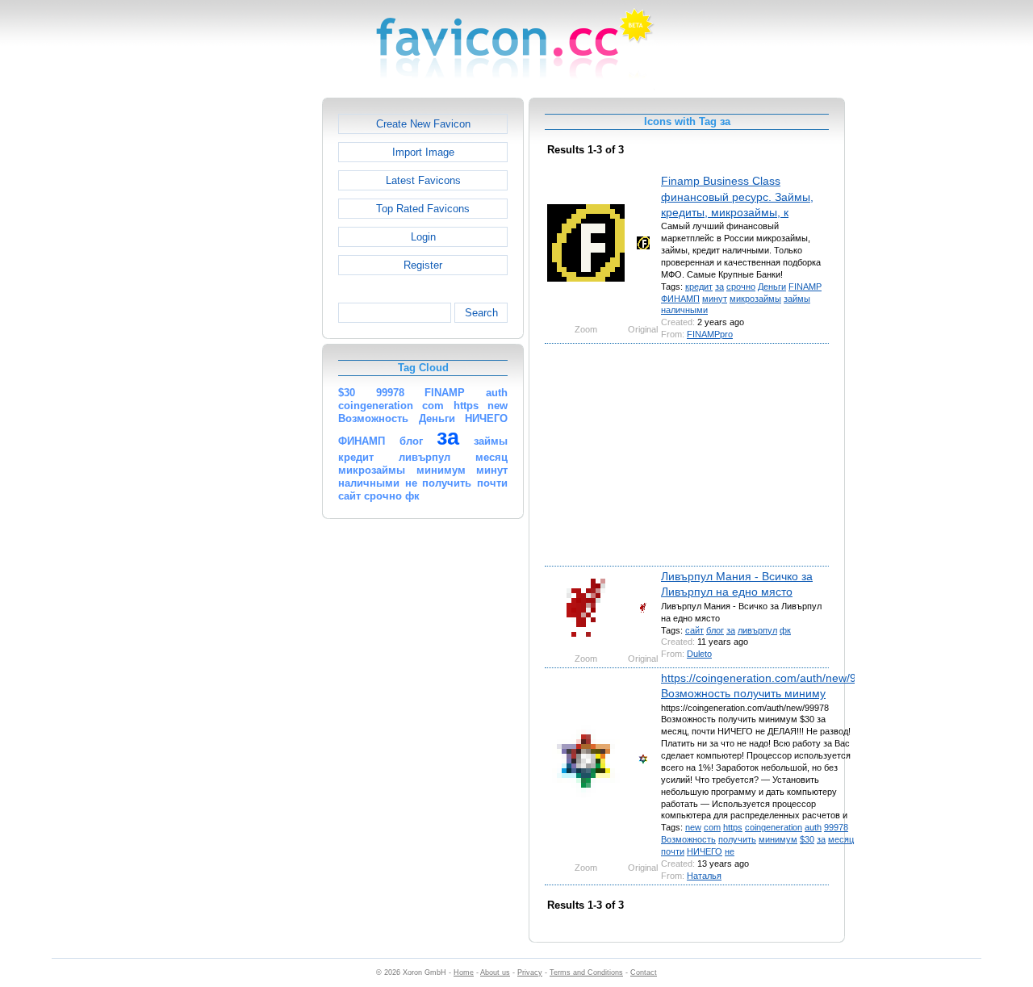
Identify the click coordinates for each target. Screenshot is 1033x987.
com (712, 827)
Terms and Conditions (586, 972)
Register (423, 265)
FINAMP (805, 286)
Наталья (704, 875)
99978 (836, 827)
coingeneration (773, 827)
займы (797, 298)
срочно (740, 286)
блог (715, 630)
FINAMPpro (710, 334)
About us (495, 972)
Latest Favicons (423, 180)
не (729, 851)
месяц (841, 839)
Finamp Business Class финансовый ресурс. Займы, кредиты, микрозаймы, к (737, 196)
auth (813, 827)
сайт (694, 630)
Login (423, 237)
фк (785, 630)
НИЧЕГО (704, 851)
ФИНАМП (680, 298)
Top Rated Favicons (423, 209)
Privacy (529, 972)
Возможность (688, 839)
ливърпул (757, 630)
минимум (778, 839)
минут (714, 298)
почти (672, 851)
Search (481, 313)
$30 (807, 839)
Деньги (772, 286)
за (719, 286)
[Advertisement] (252, 340)
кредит (699, 286)
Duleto (699, 654)
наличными (684, 310)
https (732, 827)
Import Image (423, 152)
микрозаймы (755, 298)
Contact (643, 972)
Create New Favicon (423, 124)
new (693, 827)
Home (464, 972)
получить (737, 839)
